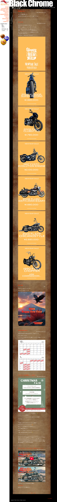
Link (4, 20)
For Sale (4, 11)
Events (4, 16)
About (4, 13)
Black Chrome (4, 2)
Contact (4, 21)
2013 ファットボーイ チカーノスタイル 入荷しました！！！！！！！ (30, 448)
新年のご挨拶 (20, 285)
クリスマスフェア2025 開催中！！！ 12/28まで (26, 375)
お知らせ (3, 26)
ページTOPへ (50, 498)
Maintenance (4, 14)
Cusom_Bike (4, 8)
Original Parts (4, 10)
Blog (4, 17)
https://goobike (20, 485)
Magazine (4, 18)
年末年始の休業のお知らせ (22, 330)
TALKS (3, 25)
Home (4, 7)
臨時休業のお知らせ (21, 11)
